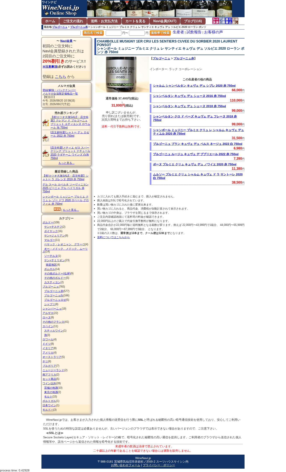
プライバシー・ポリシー (159, 465)
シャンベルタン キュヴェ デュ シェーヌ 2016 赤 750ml (189, 96)
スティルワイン (53, 330)
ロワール (48, 339)
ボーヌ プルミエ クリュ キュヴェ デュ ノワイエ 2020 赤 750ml (194, 164)
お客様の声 (213, 32)
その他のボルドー (55, 277)
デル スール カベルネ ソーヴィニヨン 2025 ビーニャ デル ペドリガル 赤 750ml (66, 188)
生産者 (178, 32)
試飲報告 (194, 32)
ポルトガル (49, 401)
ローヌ (47, 317)
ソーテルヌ (51, 255)
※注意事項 (50, 66)
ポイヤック (51, 231)
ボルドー (48, 222)
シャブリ (49, 304)
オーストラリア (52, 357)
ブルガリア (49, 365)
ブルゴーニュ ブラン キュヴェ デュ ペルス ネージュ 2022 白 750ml (197, 143)
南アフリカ (49, 374)
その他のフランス (53, 321)
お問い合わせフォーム (125, 465)
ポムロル (49, 269)
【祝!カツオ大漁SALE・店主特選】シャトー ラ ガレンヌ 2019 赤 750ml (66, 177)
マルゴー (49, 240)
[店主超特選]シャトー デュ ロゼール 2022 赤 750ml (69, 134)
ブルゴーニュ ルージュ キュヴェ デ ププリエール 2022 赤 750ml (195, 154)
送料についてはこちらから (113, 237)
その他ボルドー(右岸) (57, 273)
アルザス (48, 313)
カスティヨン (52, 282)
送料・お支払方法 (104, 21)
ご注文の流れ (73, 21)
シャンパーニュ (52, 308)
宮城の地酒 (51, 387)
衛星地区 (51, 264)
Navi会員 (66, 40)
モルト (48, 396)
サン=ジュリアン (54, 235)
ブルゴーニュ (59, 27)
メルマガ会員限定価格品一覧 (60, 93)
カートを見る (135, 21)
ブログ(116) (193, 21)
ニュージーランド (53, 370)
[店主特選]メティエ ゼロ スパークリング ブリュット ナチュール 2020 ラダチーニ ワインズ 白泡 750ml (70, 153)
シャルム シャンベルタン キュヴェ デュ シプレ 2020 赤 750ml (194, 85)
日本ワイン (49, 405)
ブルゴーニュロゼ (55, 299)
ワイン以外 (49, 383)
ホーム (50, 21)
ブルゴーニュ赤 (79, 27)
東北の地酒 (51, 392)
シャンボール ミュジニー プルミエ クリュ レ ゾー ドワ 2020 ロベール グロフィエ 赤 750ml (66, 200)
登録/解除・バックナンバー (59, 90)
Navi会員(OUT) (164, 21)
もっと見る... (66, 163)
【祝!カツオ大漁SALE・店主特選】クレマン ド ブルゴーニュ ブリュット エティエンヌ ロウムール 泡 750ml (70, 122)
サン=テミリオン (54, 260)
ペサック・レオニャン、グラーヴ (64, 244)
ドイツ (47, 343)
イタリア (48, 348)
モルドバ (48, 409)
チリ (45, 361)
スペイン (48, 326)
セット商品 (49, 379)
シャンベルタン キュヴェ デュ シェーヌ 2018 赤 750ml (189, 106)
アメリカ (48, 352)
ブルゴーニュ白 (53, 295)
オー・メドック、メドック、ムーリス (65, 250)
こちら (60, 77)
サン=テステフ (53, 226)
